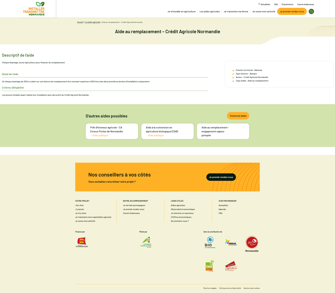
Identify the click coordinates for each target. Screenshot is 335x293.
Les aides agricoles (92, 22)
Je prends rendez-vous (221, 177)
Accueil (80, 22)
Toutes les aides (238, 115)
